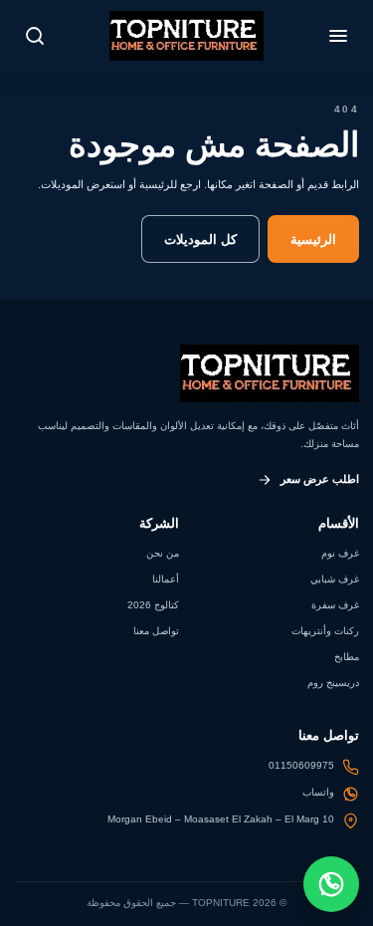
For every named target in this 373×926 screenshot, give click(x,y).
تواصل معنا (156, 630)
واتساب (318, 792)
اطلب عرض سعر (319, 479)
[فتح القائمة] (338, 36)
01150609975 (301, 765)
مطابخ (346, 656)
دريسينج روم (333, 682)
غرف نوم (340, 553)
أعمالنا (165, 579)
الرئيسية (313, 239)
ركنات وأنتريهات (325, 630)
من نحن (162, 553)
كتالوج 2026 (153, 604)
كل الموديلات (200, 239)
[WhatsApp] (331, 884)
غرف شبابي (334, 579)
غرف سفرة (335, 604)
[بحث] (35, 36)
